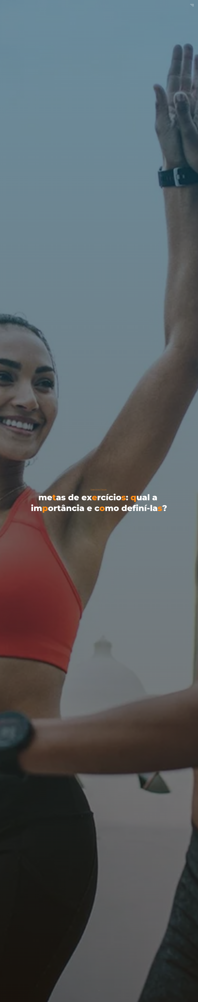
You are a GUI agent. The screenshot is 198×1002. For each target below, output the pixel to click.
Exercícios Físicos (99, 489)
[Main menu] (192, 5)
